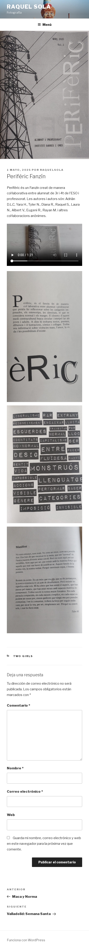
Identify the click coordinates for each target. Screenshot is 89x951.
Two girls (23, 656)
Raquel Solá (29, 6)
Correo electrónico (25, 792)
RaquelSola (52, 169)
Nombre (15, 768)
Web (11, 815)
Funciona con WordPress (26, 940)
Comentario (18, 705)
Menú (47, 24)
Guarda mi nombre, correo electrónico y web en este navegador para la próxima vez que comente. (44, 843)
